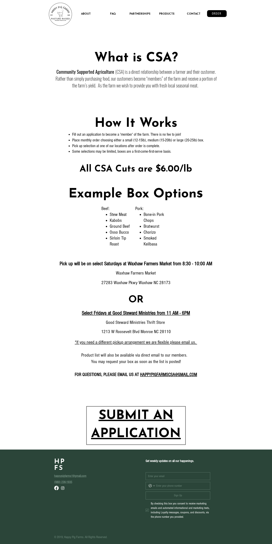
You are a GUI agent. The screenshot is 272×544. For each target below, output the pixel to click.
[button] (166, 14)
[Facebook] (56, 488)
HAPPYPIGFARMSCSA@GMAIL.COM (168, 374)
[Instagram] (63, 488)
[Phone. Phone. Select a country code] (151, 486)
